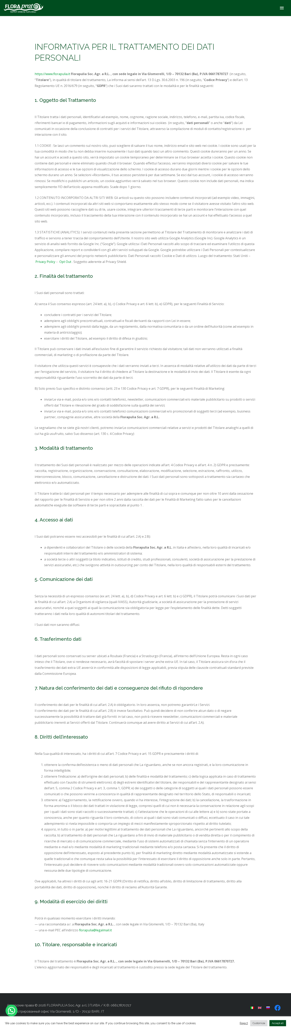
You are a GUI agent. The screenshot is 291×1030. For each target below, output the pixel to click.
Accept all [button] (278, 1023)
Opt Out (65, 262)
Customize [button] (259, 1023)
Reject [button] (244, 1023)
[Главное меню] (282, 8)
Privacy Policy (45, 262)
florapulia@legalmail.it (95, 930)
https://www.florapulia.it (52, 74)
